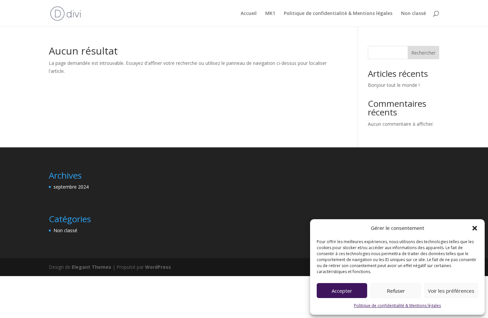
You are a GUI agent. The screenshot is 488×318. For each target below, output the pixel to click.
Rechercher (423, 53)
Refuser (396, 290)
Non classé (413, 13)
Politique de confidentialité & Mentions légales (397, 305)
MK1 (270, 13)
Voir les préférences (451, 290)
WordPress (158, 267)
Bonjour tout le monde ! (394, 85)
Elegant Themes (91, 267)
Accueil (249, 13)
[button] (474, 228)
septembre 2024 (71, 187)
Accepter (342, 290)
